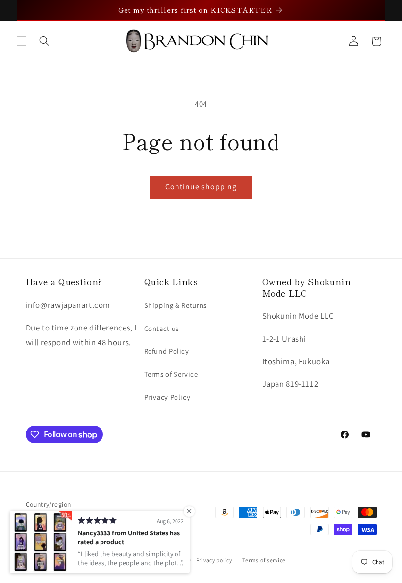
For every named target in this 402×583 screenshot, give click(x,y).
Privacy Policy (167, 397)
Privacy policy (214, 560)
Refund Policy (166, 350)
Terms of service (264, 560)
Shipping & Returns (175, 305)
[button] (21, 41)
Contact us (161, 328)
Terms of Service (171, 374)
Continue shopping (201, 186)
